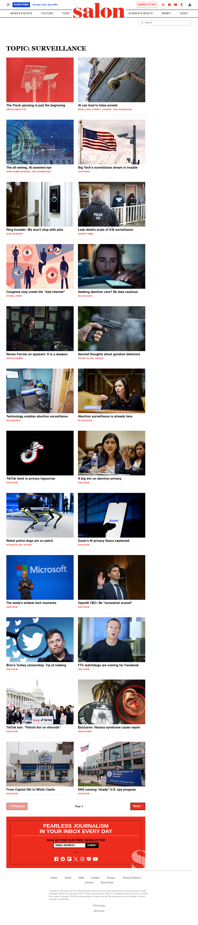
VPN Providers (99, 906)
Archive (89, 883)
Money (166, 13)
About (68, 878)
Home (54, 878)
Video (184, 13)
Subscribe (21, 5)
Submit (92, 845)
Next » (137, 806)
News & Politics (21, 13)
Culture (47, 13)
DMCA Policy (99, 911)
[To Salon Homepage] (99, 10)
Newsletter (147, 5)
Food (65, 13)
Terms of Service (132, 878)
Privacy (111, 878)
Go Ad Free (107, 883)
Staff (81, 878)
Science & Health (141, 13)
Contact (95, 878)
